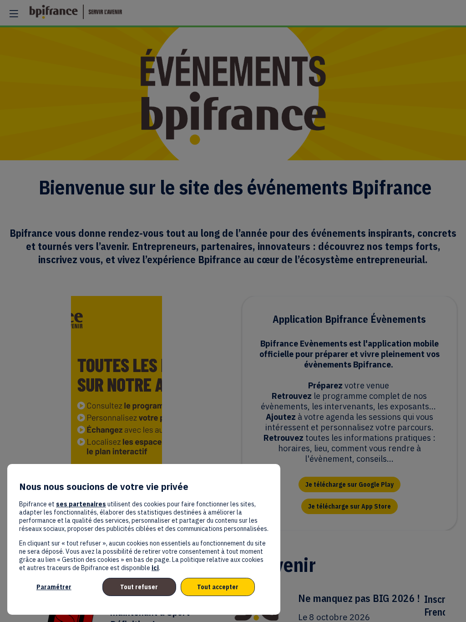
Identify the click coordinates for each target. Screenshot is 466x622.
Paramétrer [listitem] (53, 587)
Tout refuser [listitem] (139, 587)
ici (155, 568)
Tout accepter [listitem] (217, 587)
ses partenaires (81, 504)
